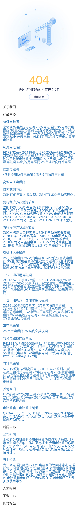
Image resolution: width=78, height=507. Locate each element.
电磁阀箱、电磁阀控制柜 (20, 408)
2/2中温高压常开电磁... (54, 315)
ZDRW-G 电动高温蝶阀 (26, 214)
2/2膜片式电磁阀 (15, 286)
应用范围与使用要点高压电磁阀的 (37, 471)
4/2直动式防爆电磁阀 (34, 264)
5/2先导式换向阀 (60, 353)
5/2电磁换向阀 (37, 353)
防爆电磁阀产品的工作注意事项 (38, 441)
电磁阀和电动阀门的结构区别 (28, 478)
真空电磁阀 (11, 325)
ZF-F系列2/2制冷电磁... (51, 155)
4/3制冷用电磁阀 (28, 162)
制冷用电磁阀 (12, 147)
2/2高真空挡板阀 (36, 331)
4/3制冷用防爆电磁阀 (18, 174)
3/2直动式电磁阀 (22, 130)
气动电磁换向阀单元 (17, 338)
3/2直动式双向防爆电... (51, 130)
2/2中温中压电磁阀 (38, 312)
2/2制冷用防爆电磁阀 (49, 174)
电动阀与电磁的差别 (34, 468)
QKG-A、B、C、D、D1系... (23, 413)
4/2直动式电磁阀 (43, 261)
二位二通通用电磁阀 (17, 275)
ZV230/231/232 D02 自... (20, 217)
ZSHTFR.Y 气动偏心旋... (54, 207)
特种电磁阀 (11, 363)
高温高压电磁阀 (14, 182)
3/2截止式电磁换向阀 (18, 350)
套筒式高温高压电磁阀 (19, 127)
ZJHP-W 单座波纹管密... (54, 239)
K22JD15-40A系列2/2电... (21, 356)
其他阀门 (9, 389)
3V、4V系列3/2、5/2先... (30, 346)
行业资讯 (9, 460)
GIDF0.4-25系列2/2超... (56, 369)
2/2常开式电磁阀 (39, 286)
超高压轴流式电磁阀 (17, 372)
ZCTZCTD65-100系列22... (22, 283)
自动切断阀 (60, 397)
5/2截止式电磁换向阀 (49, 350)
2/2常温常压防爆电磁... (57, 283)
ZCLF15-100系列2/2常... (20, 280)
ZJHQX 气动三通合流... (19, 239)
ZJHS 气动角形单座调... (56, 236)
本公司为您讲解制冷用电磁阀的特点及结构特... (36, 439)
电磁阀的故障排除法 (53, 465)
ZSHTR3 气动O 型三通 (19, 207)
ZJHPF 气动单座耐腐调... (21, 242)
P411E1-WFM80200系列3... (23, 343)
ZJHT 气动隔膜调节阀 (54, 232)
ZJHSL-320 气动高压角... (21, 236)
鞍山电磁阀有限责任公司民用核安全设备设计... (38, 451)
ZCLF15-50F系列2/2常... (55, 280)
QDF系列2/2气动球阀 (36, 397)
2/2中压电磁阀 (43, 372)
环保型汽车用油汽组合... (34, 378)
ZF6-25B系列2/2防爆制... (57, 152)
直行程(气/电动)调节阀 (19, 227)
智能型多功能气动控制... (26, 416)
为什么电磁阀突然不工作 (20, 465)
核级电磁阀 (11, 122)
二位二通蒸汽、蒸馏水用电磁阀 (25, 300)
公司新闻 (9, 434)
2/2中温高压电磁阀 (23, 315)
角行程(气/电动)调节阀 (19, 202)
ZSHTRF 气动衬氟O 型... (20, 194)
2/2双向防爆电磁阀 (56, 267)
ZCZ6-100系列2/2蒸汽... (20, 305)
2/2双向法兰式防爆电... (26, 267)
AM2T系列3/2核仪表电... (50, 136)
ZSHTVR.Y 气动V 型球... (20, 220)
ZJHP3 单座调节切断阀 (54, 245)
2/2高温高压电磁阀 (16, 318)
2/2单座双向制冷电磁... (57, 162)
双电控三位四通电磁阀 (23, 375)
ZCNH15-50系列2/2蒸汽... (21, 309)
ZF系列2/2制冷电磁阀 (18, 155)
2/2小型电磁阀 (13, 258)
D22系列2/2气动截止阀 (19, 394)
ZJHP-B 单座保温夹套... (20, 245)
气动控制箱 (53, 416)
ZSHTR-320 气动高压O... (57, 194)
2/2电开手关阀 (50, 375)
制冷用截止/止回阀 (42, 159)
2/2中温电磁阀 (13, 289)
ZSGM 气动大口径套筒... (20, 232)
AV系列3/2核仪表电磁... (49, 133)
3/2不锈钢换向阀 (60, 346)
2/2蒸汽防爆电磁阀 (51, 305)
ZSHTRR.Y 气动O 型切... (57, 220)
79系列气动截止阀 (50, 394)
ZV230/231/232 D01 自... (56, 217)
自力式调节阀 (12, 189)
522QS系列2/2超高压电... (21, 369)
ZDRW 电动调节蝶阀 (58, 214)
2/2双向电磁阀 (46, 127)
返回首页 (39, 97)
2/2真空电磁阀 (13, 331)
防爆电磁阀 (11, 169)
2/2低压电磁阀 (62, 286)
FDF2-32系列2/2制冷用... (21, 152)
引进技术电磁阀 (14, 252)
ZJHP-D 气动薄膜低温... (57, 242)
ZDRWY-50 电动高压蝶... (21, 210)
